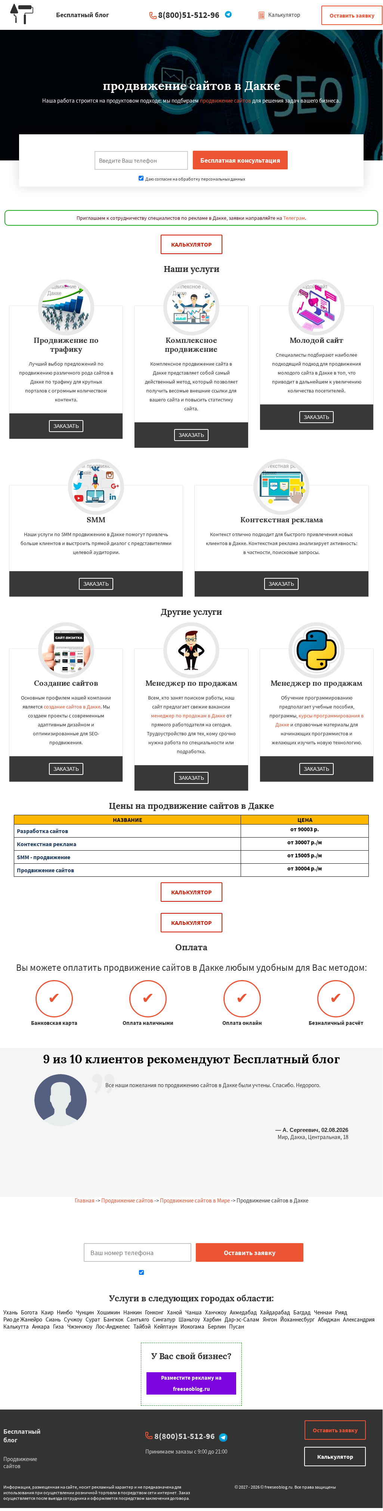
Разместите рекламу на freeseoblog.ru (191, 1383)
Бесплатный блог (22, 1435)
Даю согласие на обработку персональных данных (195, 179)
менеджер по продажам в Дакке (188, 715)
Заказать (66, 426)
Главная (85, 1200)
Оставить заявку (352, 15)
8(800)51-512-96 (188, 14)
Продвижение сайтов (127, 1200)
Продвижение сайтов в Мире (195, 1200)
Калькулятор (283, 14)
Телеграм (294, 218)
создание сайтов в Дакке (72, 706)
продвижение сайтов (225, 100)
